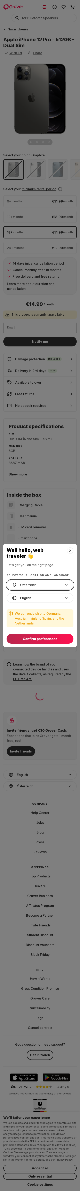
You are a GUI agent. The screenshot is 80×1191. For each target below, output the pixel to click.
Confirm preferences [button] (40, 639)
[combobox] (40, 585)
